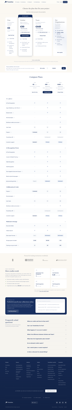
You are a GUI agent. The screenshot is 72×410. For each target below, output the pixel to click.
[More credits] (47, 68)
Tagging (17, 378)
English (34, 402)
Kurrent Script (50, 367)
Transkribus (7, 365)
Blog (38, 371)
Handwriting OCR (51, 379)
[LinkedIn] (57, 403)
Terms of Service (54, 407)
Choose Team (43, 35)
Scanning (7, 371)
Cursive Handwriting (52, 365)
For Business (44, 2)
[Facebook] (66, 403)
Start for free (11, 35)
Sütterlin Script (50, 369)
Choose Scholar (25, 35)
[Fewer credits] (37, 68)
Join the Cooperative (62, 369)
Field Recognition (19, 367)
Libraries (28, 368)
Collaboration (18, 376)
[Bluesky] (63, 403)
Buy (64, 68)
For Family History (37, 2)
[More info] (21, 108)
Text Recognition (19, 365)
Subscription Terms (62, 384)
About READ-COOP (61, 365)
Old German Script (51, 373)
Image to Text (50, 377)
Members (60, 367)
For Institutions (23, 2)
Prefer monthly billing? (36, 60)
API (6, 369)
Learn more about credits (44, 291)
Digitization (28, 376)
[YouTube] (60, 403)
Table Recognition (19, 369)
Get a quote (59, 52)
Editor (17, 374)
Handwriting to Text (51, 375)
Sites (6, 367)
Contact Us (60, 375)
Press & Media (61, 371)
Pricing (6, 373)
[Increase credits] (49, 32)
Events (38, 373)
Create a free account (51, 390)
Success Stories (40, 369)
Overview (17, 2)
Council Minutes (51, 371)
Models (38, 365)
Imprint (65, 407)
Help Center (39, 375)
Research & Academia (30, 370)
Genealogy (28, 372)
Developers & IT (29, 374)
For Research (30, 2)
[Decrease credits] (36, 32)
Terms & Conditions (62, 382)
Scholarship (39, 377)
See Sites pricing (12, 311)
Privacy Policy (60, 380)
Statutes (59, 373)
